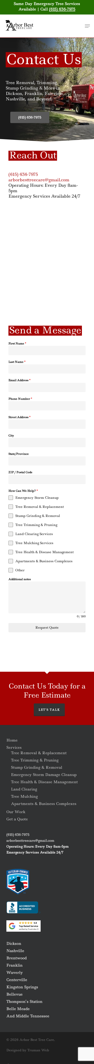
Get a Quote (17, 819)
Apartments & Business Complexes (43, 803)
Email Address (19, 380)
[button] (87, 26)
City (11, 435)
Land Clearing (24, 789)
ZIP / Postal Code (20, 472)
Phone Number (20, 399)
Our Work (15, 811)
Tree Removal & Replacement (39, 752)
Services (14, 747)
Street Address (19, 417)
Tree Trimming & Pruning (35, 760)
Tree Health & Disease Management (44, 781)
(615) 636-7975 (62, 9)
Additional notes (19, 579)
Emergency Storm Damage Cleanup (44, 774)
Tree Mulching (24, 796)
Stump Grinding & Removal (36, 767)
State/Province (18, 454)
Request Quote (47, 627)
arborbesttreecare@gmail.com (38, 180)
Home (12, 740)
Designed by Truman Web (27, 1050)
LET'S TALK (49, 710)
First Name (17, 343)
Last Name (17, 362)
